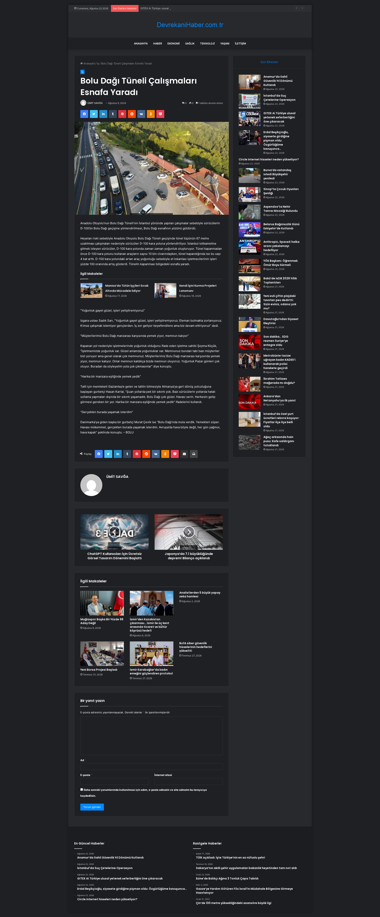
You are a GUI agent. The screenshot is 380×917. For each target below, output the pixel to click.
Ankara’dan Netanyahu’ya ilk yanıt (279, 398)
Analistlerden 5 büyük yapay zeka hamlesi (199, 594)
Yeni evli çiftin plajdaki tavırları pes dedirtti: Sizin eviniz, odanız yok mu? (279, 302)
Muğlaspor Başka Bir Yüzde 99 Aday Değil (101, 621)
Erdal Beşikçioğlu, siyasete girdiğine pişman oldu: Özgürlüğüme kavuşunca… (276, 140)
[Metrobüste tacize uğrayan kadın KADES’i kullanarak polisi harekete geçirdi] (249, 361)
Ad (83, 760)
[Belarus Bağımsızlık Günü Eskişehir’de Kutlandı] (249, 229)
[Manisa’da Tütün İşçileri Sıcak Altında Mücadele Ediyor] (91, 290)
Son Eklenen (269, 62)
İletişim (240, 43)
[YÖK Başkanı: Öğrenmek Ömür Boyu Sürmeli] (249, 266)
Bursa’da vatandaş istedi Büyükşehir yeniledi (277, 174)
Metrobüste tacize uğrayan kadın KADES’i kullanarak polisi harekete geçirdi (279, 362)
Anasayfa (141, 43)
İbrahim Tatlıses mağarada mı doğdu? (279, 381)
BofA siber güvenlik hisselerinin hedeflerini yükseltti (195, 647)
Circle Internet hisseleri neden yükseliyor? (269, 159)
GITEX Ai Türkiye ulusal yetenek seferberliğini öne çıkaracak (177, 8)
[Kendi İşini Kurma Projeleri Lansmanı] (165, 290)
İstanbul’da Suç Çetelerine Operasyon (279, 98)
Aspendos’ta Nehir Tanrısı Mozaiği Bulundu (280, 209)
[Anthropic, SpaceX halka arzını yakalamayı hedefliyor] (249, 247)
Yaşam (224, 43)
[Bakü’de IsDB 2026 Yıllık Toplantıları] (249, 283)
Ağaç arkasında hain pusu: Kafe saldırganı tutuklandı (278, 441)
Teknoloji (207, 43)
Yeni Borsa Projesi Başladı (98, 670)
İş (98, 63)
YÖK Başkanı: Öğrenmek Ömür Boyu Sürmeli (280, 263)
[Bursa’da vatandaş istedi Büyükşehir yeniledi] (249, 175)
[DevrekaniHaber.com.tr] (190, 25)
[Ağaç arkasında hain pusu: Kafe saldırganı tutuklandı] (249, 442)
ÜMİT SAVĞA (95, 103)
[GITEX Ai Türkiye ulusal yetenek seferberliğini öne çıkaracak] (249, 118)
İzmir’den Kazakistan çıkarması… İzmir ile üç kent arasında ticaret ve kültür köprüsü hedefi (149, 625)
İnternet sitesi (163, 775)
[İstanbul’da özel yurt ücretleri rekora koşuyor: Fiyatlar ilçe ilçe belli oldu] (249, 419)
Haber (157, 43)
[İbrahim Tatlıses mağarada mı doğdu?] (249, 384)
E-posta (86, 775)
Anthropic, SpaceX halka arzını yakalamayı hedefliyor (281, 246)
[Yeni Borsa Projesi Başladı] (102, 653)
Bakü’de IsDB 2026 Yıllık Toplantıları (280, 280)
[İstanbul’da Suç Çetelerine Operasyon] (249, 101)
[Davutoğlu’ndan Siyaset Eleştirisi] (249, 324)
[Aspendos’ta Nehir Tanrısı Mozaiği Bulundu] (249, 212)
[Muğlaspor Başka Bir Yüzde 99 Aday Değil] (102, 603)
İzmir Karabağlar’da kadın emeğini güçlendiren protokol (151, 671)
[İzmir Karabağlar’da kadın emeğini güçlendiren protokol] (151, 653)
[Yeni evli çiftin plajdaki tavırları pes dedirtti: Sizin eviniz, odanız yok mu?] (249, 301)
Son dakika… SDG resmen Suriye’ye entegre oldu (275, 341)
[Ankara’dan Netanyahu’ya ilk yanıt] (249, 401)
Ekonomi (173, 43)
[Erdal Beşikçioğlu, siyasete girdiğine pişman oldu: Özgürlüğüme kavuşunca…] (249, 137)
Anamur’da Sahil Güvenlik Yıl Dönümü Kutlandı (278, 81)
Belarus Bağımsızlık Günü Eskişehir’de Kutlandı (281, 226)
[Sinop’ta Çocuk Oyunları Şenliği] (249, 194)
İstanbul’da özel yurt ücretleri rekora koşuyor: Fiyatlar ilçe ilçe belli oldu (281, 420)
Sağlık (190, 43)
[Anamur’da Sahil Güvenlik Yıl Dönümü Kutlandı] (249, 82)
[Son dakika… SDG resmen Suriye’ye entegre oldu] (249, 342)
